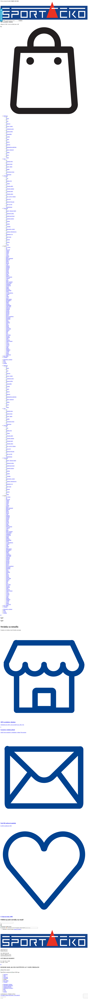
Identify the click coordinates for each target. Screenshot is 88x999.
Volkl (7, 347)
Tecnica (7, 336)
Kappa (7, 286)
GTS (7, 279)
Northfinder (8, 305)
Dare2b (7, 268)
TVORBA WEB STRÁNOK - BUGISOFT (10, 995)
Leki (7, 295)
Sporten (7, 330)
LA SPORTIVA (9, 293)
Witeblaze (8, 349)
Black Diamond (9, 258)
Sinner (7, 326)
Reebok (7, 311)
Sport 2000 (8, 328)
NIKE (7, 302)
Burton (7, 263)
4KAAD (8, 249)
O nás (4, 362)
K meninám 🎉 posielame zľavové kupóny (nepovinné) (13, 927)
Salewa (7, 321)
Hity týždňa (5, 356)
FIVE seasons (9, 277)
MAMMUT (8, 300)
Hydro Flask (8, 283)
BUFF (7, 262)
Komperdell (8, 290)
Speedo (7, 327)
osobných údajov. (17, 929)
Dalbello (8, 267)
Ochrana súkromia (7, 986)
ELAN (7, 273)
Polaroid (8, 309)
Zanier (7, 353)
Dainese (8, 265)
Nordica (8, 304)
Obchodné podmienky (8, 985)
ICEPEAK (8, 285)
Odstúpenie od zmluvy (8, 988)
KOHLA (8, 289)
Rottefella (8, 319)
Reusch (7, 314)
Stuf (7, 332)
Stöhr (7, 331)
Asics (7, 254)
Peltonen (8, 307)
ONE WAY (8, 306)
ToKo (7, 338)
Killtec (7, 288)
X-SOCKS (8, 354)
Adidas (7, 251)
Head (7, 280)
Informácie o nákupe (7, 359)
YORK (7, 351)
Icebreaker (8, 284)
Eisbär (7, 272)
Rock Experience (10, 316)
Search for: (3, 20)
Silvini (7, 325)
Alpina (7, 252)
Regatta (7, 312)
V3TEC (8, 344)
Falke (7, 274)
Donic (7, 270)
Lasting (7, 294)
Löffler (7, 296)
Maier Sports (9, 299)
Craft (7, 264)
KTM (7, 291)
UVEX (7, 343)
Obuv (4, 158)
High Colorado (9, 281)
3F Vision (8, 247)
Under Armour (9, 341)
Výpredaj (5, 357)
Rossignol (8, 317)
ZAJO (7, 352)
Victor (7, 346)
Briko (7, 260)
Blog (4, 360)
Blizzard (8, 259)
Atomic (7, 256)
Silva (7, 323)
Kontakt (5, 363)
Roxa (7, 320)
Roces (7, 315)
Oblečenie (5, 116)
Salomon (8, 322)
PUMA (7, 310)
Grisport (8, 278)
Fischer (7, 275)
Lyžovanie (5, 175)
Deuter (7, 269)
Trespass (8, 340)
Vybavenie (5, 208)
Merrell (7, 301)
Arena (7, 253)
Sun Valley (8, 335)
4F (6, 248)
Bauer (7, 257)
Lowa (7, 298)
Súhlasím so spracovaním (11, 929)
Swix (7, 333)
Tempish (8, 337)
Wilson (7, 348)
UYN (7, 342)
